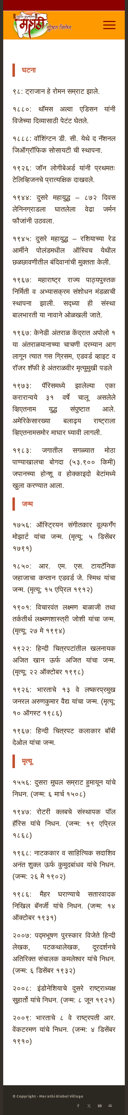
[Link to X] (89, 1106)
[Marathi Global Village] (53, 25)
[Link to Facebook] (78, 1106)
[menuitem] (106, 25)
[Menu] (106, 25)
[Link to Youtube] (99, 1106)
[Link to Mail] (110, 1106)
